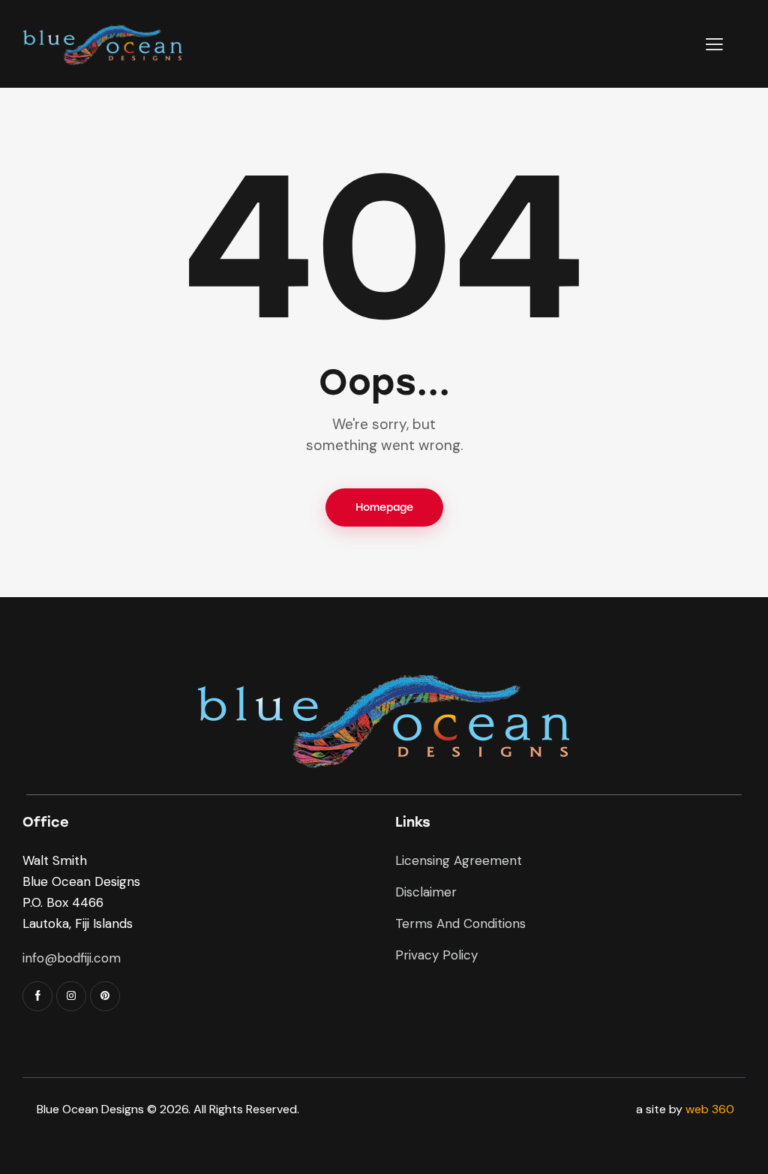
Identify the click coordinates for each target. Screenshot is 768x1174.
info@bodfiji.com (71, 958)
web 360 (710, 1109)
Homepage (384, 507)
